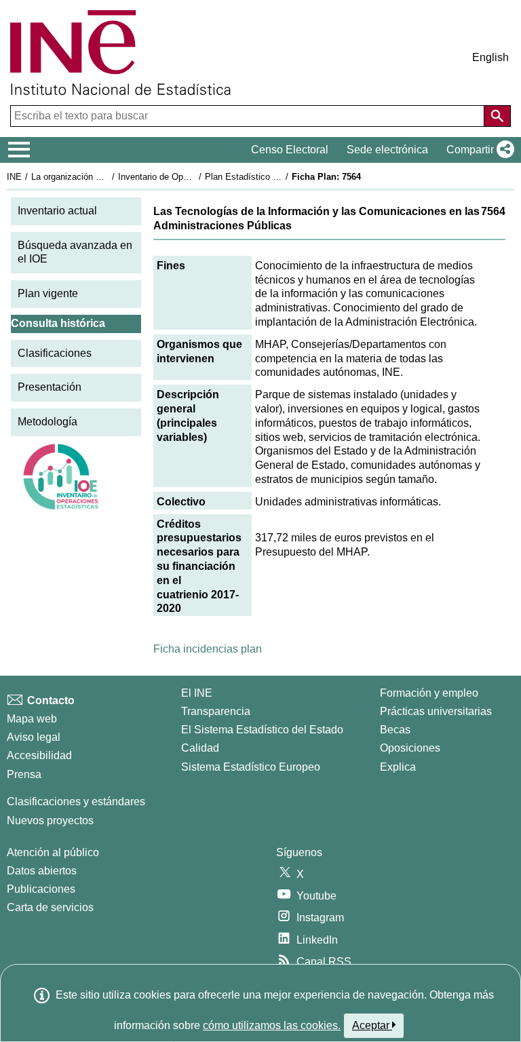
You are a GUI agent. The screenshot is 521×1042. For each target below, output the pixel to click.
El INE (196, 693)
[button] (477, 150)
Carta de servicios (50, 907)
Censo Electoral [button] (289, 149)
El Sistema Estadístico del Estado (262, 729)
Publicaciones (41, 889)
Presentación (49, 387)
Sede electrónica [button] (387, 149)
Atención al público (53, 852)
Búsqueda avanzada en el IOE (75, 252)
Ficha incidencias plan (207, 649)
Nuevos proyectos (50, 820)
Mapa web (32, 719)
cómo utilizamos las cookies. (272, 1025)
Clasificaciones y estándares (76, 801)
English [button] (490, 57)
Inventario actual (57, 210)
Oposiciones (410, 748)
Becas (395, 729)
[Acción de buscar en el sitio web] (497, 116)
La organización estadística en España (107, 177)
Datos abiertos (42, 870)
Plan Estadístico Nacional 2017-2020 (277, 177)
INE (14, 177)
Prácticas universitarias (436, 711)
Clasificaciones (55, 353)
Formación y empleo (429, 693)
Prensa (24, 774)
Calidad (200, 748)
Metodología (47, 421)
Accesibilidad (39, 755)
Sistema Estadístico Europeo (250, 767)
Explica (398, 767)
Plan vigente (48, 293)
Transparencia (215, 711)
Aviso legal (33, 737)
